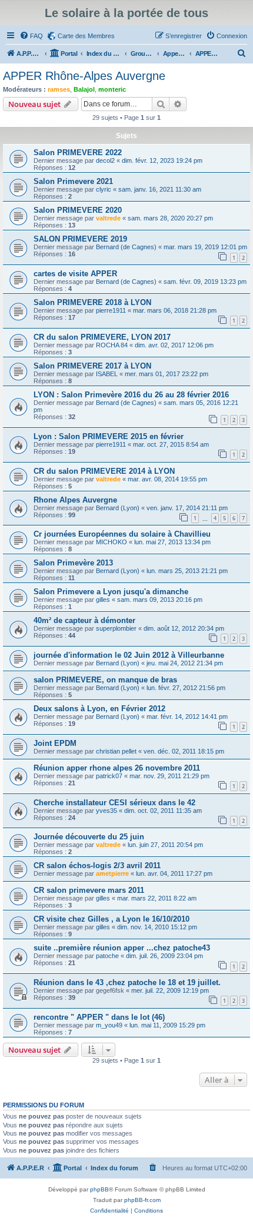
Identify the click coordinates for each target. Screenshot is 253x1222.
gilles (103, 599)
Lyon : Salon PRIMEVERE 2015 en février (109, 436)
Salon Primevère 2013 (73, 562)
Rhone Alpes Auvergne (75, 500)
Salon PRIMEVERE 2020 (78, 210)
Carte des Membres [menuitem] (86, 35)
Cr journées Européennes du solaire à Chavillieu (122, 534)
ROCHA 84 (112, 345)
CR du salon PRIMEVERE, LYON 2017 (102, 337)
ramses (59, 89)
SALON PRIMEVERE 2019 (80, 239)
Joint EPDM (55, 743)
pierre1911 (111, 310)
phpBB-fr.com (142, 1200)
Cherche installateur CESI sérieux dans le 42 (114, 802)
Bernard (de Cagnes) (126, 246)
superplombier (116, 628)
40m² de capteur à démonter (84, 620)
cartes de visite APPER (75, 273)
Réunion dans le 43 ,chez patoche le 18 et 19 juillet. (127, 982)
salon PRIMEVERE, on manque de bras (105, 679)
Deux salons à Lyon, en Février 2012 (99, 708)
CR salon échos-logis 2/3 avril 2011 (97, 865)
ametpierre (112, 873)
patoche (107, 955)
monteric (112, 89)
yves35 (106, 810)
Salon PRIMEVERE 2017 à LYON (92, 365)
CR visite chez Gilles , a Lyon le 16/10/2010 (111, 919)
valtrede (108, 218)
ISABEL (107, 373)
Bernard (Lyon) (117, 507)
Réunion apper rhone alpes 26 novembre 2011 (117, 768)
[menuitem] (31, 36)
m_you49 (109, 1025)
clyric (103, 189)
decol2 (105, 160)
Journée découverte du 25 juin (89, 836)
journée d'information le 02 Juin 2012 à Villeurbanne (129, 655)
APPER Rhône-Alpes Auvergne (84, 75)
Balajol (84, 89)
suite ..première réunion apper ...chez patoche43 (122, 947)
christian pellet (116, 751)
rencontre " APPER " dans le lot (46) (99, 1017)
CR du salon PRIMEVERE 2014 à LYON (104, 471)
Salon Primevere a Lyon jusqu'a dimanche (111, 591)
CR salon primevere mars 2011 (89, 890)
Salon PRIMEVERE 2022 (78, 152)
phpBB (99, 1189)
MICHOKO (111, 541)
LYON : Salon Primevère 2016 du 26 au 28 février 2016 (131, 394)
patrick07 (109, 775)
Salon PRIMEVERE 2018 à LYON (92, 302)
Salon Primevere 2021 (73, 181)
